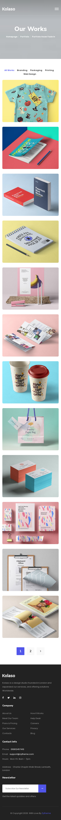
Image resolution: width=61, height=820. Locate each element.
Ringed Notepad (20, 251)
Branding (22, 70)
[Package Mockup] (11, 417)
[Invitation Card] (11, 558)
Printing (49, 70)
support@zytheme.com (22, 754)
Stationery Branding (23, 532)
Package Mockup (20, 439)
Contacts (7, 733)
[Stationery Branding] (11, 511)
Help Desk (35, 718)
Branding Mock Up (21, 298)
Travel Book (17, 626)
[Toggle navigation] (57, 9)
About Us (6, 713)
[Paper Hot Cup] (11, 370)
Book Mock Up (18, 204)
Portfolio (24, 36)
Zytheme (46, 813)
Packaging (36, 70)
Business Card (18, 486)
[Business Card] (11, 464)
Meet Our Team (10, 718)
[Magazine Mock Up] (11, 136)
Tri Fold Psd (17, 345)
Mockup (23, 114)
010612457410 (17, 749)
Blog (32, 733)
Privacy (34, 728)
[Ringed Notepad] (11, 229)
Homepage (11, 36)
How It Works (36, 713)
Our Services (8, 728)
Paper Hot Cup (19, 392)
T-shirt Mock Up (20, 110)
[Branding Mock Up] (11, 276)
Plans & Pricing (9, 723)
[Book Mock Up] (11, 182)
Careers (34, 723)
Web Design (29, 74)
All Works (9, 70)
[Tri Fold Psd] (11, 323)
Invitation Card (19, 579)
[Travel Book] (11, 604)
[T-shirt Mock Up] (11, 89)
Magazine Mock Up (21, 157)
